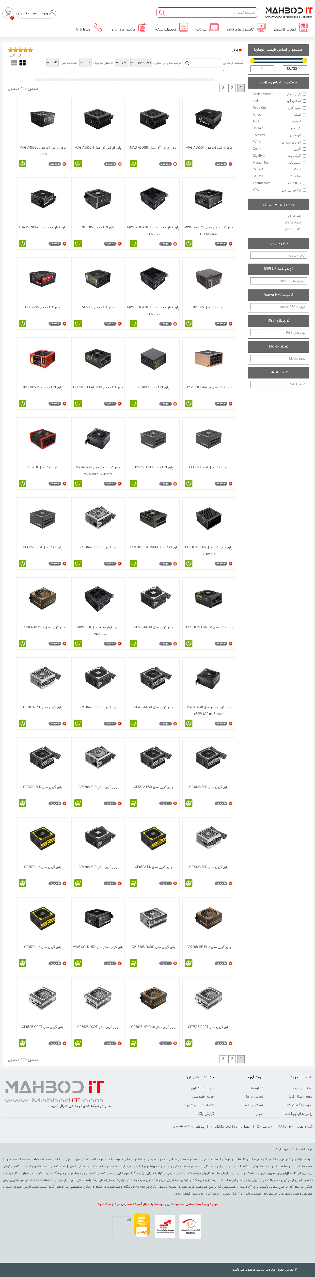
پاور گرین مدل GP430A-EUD (98, 707)
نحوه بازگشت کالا (299, 1105)
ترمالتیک (277, 183)
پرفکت (277, 169)
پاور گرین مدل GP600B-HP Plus (153, 1027)
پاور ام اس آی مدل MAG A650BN (98, 147)
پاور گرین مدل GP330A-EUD (98, 787)
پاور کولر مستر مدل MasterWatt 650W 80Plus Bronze (209, 710)
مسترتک (277, 162)
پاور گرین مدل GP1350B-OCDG (153, 947)
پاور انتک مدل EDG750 (42, 467)
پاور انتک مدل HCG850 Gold (208, 467)
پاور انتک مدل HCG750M (42, 307)
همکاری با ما (253, 1105)
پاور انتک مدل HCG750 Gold (153, 467)
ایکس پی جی (277, 190)
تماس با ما (254, 1096)
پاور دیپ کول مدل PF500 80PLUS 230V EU (208, 550)
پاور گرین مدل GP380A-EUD (98, 547)
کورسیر (277, 128)
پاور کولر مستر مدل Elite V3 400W (42, 227)
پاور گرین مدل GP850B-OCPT (97, 1027)
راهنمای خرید (302, 1088)
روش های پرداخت (299, 1114)
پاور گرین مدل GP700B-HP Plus (209, 947)
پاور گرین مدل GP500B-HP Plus (42, 627)
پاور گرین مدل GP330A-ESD (208, 867)
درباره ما (257, 1088)
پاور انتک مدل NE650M (98, 227)
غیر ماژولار (293, 215)
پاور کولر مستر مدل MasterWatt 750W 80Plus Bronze (98, 470)
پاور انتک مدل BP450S (208, 307)
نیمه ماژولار (292, 222)
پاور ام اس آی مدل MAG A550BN (153, 147)
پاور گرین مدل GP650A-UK (153, 867)
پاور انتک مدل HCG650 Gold (42, 547)
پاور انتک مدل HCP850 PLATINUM (209, 627)
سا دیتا (277, 176)
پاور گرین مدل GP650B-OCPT (42, 1027)
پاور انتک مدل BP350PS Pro (42, 387)
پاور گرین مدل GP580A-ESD (153, 787)
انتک (277, 114)
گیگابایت (277, 156)
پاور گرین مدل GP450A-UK (42, 947)
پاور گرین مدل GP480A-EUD (98, 867)
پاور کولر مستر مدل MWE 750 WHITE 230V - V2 (153, 230)
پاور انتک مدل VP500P (98, 307)
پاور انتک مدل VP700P (153, 387)
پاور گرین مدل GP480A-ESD (208, 787)
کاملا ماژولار (292, 229)
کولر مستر (277, 94)
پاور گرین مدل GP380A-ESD (42, 707)
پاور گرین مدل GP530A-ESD (42, 787)
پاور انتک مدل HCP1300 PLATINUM (153, 547)
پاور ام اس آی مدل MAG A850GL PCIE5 (42, 151)
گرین (277, 149)
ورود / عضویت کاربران (33, 13)
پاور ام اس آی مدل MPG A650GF (209, 147)
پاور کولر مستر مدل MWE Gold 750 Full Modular (208, 230)
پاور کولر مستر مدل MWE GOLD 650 (98, 947)
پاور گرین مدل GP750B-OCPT (208, 1027)
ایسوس (277, 121)
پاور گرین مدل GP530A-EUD (153, 627)
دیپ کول (277, 108)
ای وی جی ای (277, 142)
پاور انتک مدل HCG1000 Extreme (209, 387)
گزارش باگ (206, 1114)
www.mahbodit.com (37, 1159)
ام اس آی (277, 101)
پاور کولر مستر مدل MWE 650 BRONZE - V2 (97, 630)
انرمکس (277, 135)
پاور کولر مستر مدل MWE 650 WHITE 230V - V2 (153, 310)
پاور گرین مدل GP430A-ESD (153, 707)
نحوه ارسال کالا (301, 1096)
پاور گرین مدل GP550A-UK (42, 867)
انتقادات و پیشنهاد (199, 1105)
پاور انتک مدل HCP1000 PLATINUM (98, 387)
